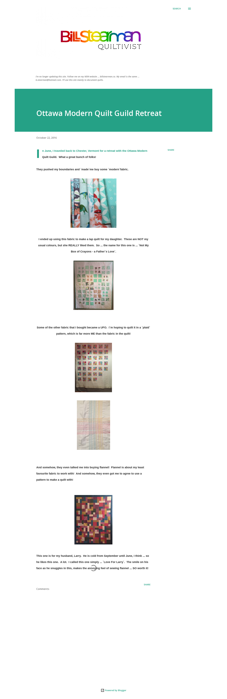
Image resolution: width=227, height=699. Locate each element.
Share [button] (171, 149)
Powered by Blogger (115, 690)
